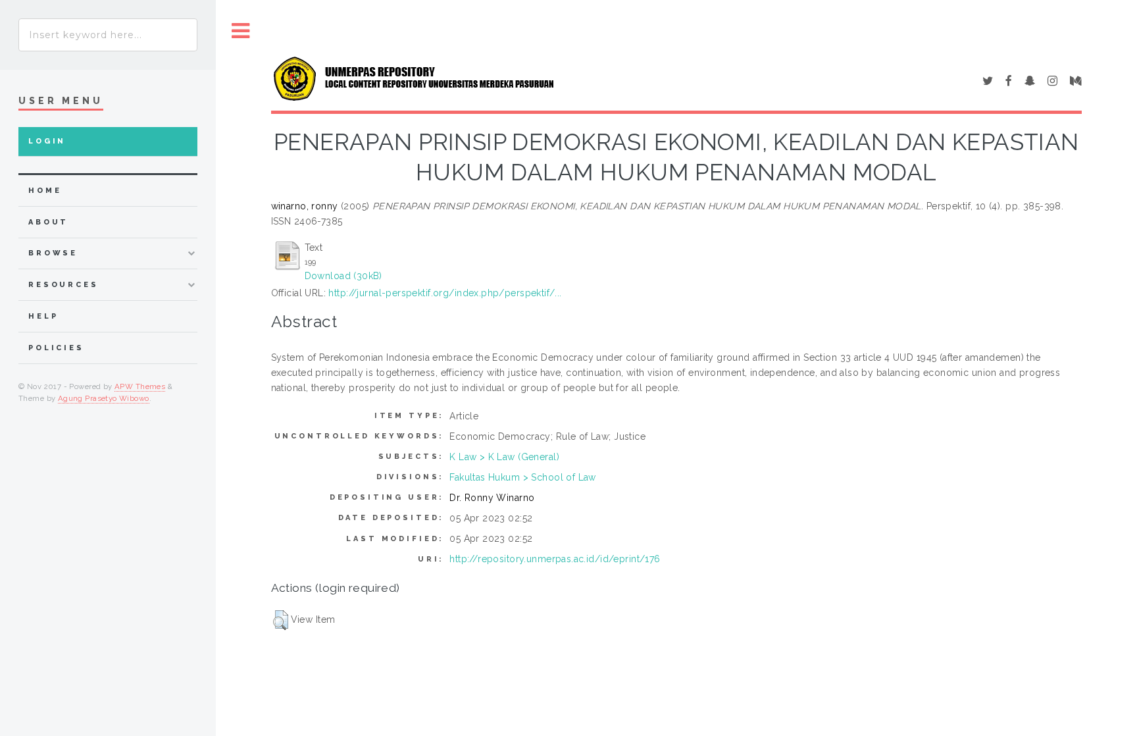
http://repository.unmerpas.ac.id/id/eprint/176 (554, 559)
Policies (56, 348)
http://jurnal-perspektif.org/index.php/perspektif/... (444, 293)
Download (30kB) (343, 276)
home (44, 190)
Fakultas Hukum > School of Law (522, 477)
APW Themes (139, 386)
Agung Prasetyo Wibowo (103, 398)
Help (43, 316)
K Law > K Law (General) (504, 457)
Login (47, 141)
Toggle (241, 31)
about (48, 222)
